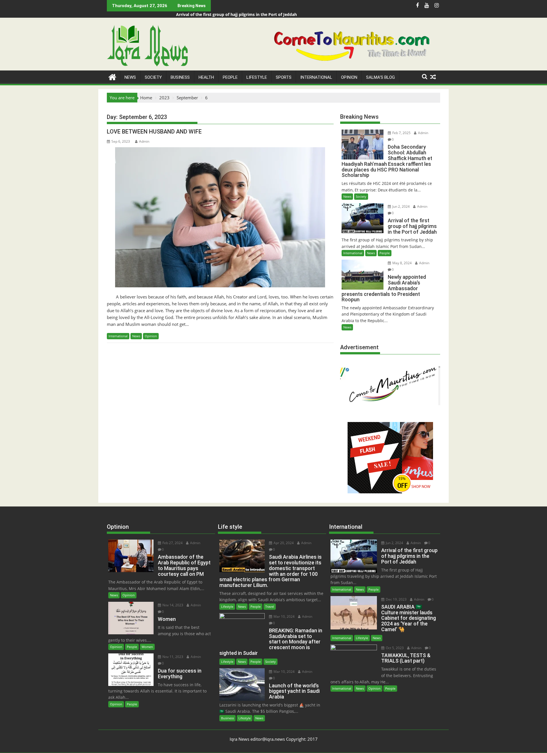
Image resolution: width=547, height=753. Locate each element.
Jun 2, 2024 (400, 206)
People (230, 77)
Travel (269, 606)
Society (153, 77)
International (316, 77)
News (130, 77)
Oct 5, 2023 (394, 647)
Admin (144, 141)
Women (147, 647)
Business (180, 77)
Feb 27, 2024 (172, 542)
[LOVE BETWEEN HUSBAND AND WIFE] (220, 217)
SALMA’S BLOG (380, 77)
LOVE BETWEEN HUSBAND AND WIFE (154, 131)
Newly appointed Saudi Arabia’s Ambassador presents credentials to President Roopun (261, 14)
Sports (283, 77)
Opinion (349, 77)
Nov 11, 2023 (172, 656)
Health (206, 77)
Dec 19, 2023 (396, 599)
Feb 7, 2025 (401, 132)
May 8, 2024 (401, 263)
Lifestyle (256, 77)
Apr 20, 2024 (283, 542)
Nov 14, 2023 (172, 605)
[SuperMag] (112, 76)
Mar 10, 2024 (284, 616)
